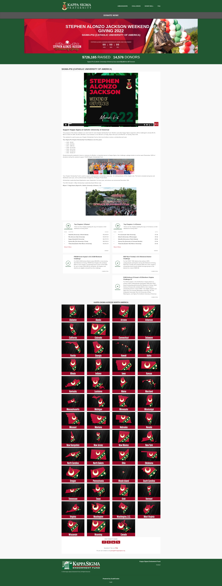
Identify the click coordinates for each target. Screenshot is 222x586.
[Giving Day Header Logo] (77, 6)
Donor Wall (149, 6)
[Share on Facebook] (104, 542)
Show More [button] (67, 247)
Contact (158, 564)
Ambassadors (123, 6)
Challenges (136, 6)
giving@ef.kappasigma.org (117, 550)
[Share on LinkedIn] (113, 542)
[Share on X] (108, 542)
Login (110, 582)
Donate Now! (111, 15)
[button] (118, 542)
